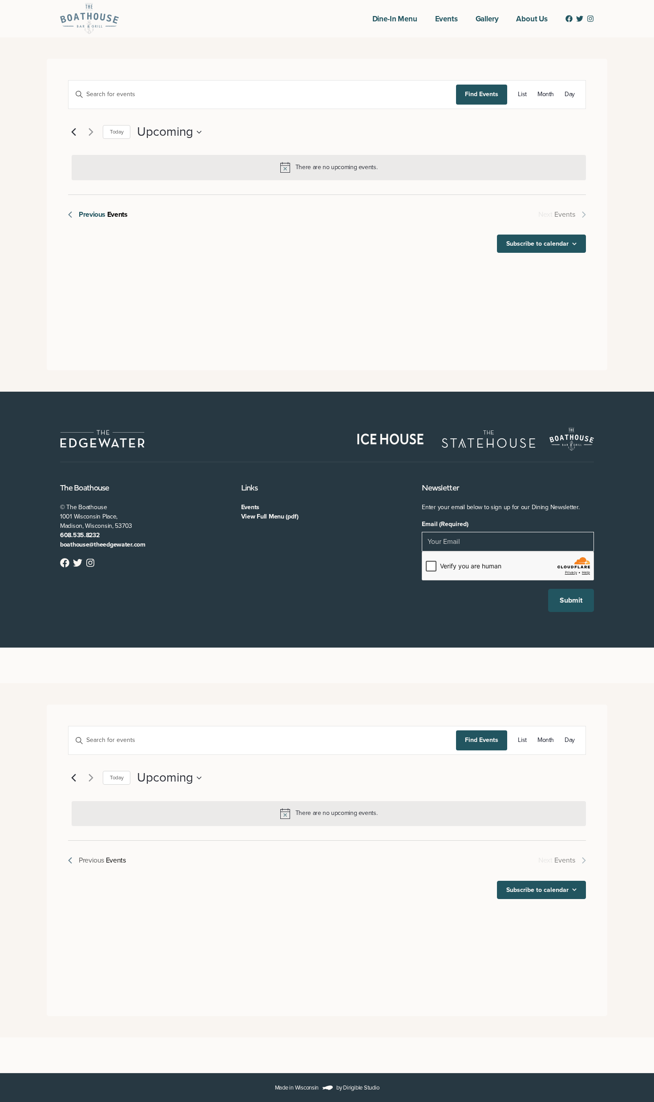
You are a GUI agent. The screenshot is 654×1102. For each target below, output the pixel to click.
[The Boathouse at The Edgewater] (89, 18)
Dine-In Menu (394, 19)
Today (116, 132)
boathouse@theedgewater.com (102, 544)
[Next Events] (90, 132)
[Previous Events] (73, 132)
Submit (571, 600)
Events (446, 19)
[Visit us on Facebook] (569, 18)
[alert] (329, 167)
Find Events (481, 94)
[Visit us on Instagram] (590, 18)
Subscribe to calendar (537, 243)
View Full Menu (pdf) (270, 516)
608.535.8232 (80, 535)
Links (249, 488)
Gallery (487, 19)
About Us (532, 19)
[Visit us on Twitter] (579, 18)
